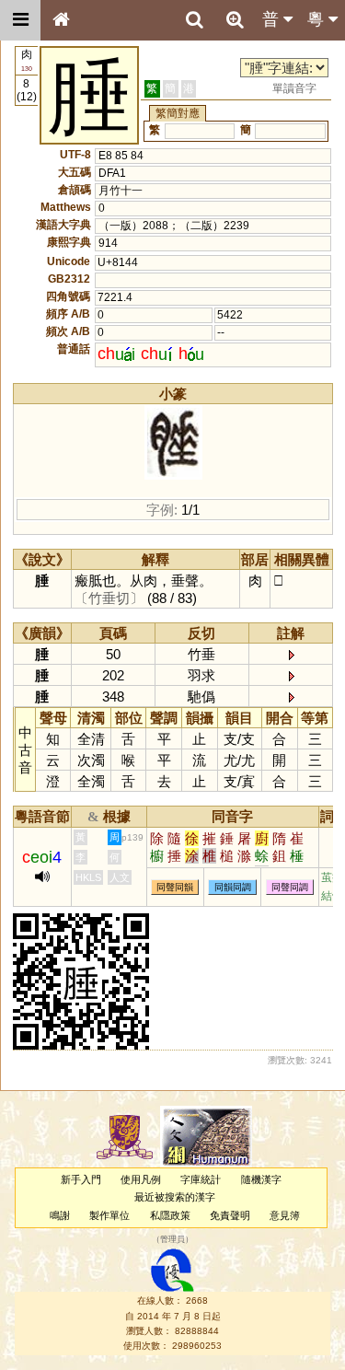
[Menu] (20, 20)
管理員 (172, 1239)
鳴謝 (60, 1215)
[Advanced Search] (234, 19)
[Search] (194, 20)
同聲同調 (289, 887)
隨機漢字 (261, 1179)
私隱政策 (170, 1215)
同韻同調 (232, 887)
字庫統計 (200, 1179)
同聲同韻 (174, 887)
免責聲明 (230, 1215)
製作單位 (109, 1215)
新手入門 (81, 1179)
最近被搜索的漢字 (174, 1196)
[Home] (60, 20)
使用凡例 (141, 1179)
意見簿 (285, 1215)
